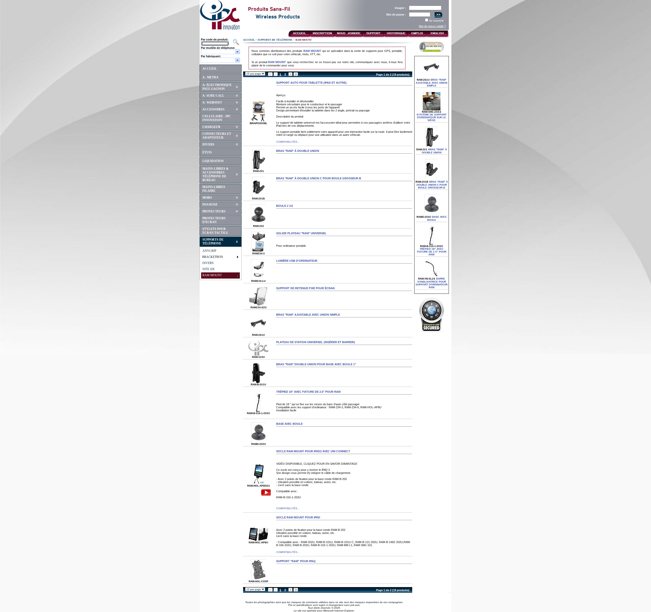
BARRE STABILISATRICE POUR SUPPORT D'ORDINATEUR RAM (432, 283)
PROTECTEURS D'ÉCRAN (214, 220)
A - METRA (210, 77)
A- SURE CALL (213, 95)
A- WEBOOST (212, 102)
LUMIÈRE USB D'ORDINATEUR (296, 260)
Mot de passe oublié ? (432, 26)
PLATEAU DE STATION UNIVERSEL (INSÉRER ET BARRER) (315, 342)
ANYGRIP (209, 251)
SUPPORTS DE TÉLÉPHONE (213, 241)
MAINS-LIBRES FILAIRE (213, 189)
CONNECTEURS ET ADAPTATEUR (216, 135)
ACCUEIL (209, 68)
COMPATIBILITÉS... (288, 141)
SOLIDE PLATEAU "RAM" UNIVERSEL (301, 233)
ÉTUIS (207, 152)
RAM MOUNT (312, 50)
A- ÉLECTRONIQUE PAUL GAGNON (217, 87)
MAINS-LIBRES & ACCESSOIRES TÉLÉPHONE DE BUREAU (215, 174)
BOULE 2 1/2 (284, 205)
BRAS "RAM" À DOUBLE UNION (297, 150)
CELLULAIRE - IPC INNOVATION (216, 118)
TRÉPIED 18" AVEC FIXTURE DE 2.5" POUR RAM (308, 391)
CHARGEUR (211, 127)
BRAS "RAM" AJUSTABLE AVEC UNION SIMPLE (308, 314)
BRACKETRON (212, 257)
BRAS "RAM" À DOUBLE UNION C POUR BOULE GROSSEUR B (318, 178)
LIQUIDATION (213, 161)
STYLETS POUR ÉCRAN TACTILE (215, 231)
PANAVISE (210, 204)
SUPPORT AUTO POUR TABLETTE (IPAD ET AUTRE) (311, 82)
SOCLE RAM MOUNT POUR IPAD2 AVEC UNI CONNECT (313, 451)
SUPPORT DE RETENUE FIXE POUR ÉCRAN (305, 288)
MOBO (207, 197)
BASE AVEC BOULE (289, 423)
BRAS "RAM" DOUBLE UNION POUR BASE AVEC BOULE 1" (316, 364)
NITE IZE (208, 269)
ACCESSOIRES (213, 109)
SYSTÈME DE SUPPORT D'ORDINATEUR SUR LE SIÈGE (432, 117)
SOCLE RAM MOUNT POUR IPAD (298, 517)
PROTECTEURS (214, 211)
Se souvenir (436, 20)
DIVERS (208, 144)
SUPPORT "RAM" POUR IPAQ (296, 561)
